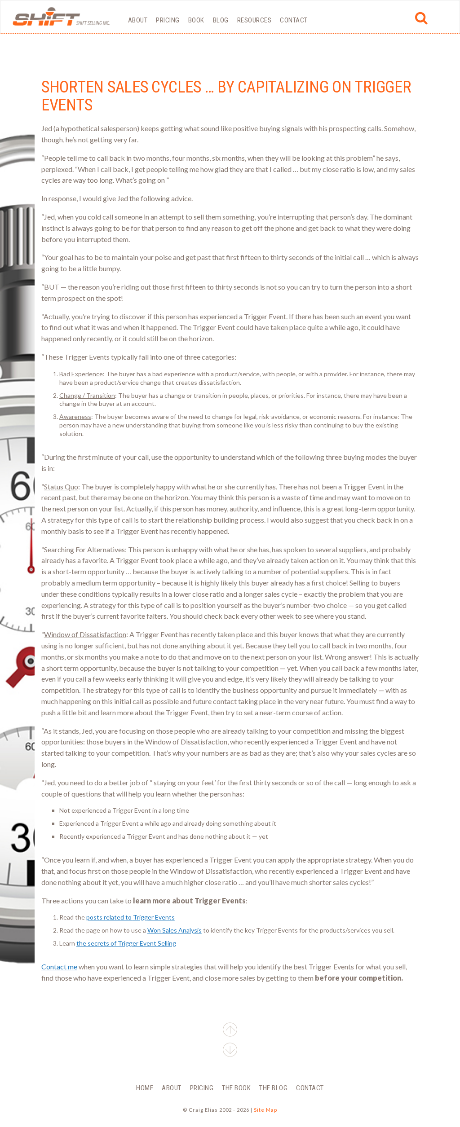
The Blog (273, 1088)
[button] (230, 1051)
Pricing (168, 20)
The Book (236, 1088)
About (138, 20)
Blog (221, 20)
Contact (294, 20)
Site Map (265, 1110)
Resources (254, 20)
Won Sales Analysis (174, 930)
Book (196, 20)
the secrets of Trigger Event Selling (126, 943)
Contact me (59, 966)
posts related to (130, 917)
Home (144, 1088)
